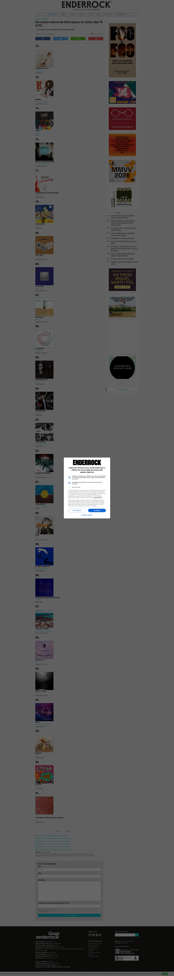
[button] (87, 487)
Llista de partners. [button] (97, 497)
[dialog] (87, 488)
